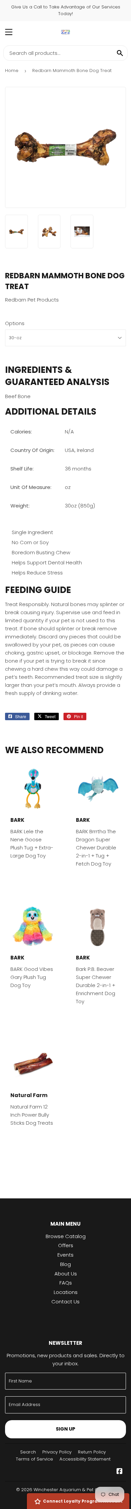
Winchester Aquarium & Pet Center (72, 1489)
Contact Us (65, 1301)
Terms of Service (34, 1459)
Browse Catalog (66, 1236)
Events (65, 1254)
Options (15, 323)
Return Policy (92, 1452)
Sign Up (65, 1429)
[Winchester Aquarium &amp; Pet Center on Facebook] (120, 1471)
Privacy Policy (57, 1452)
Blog (65, 1264)
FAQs (65, 1282)
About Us (65, 1273)
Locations (66, 1292)
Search (28, 1452)
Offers (65, 1245)
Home (11, 70)
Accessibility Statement (85, 1459)
